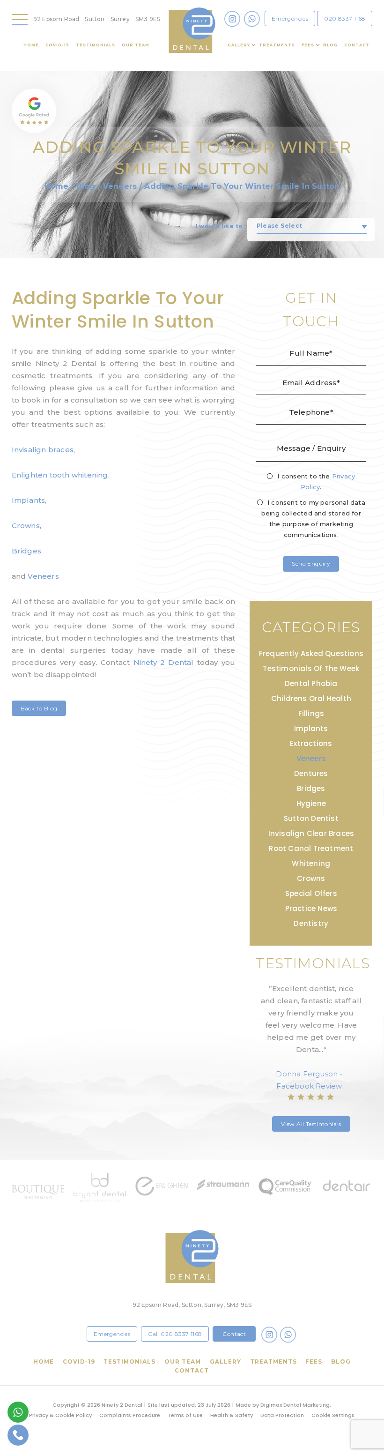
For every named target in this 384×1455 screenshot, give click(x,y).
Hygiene (311, 803)
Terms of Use (185, 1415)
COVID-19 (57, 45)
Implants (28, 500)
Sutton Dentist (311, 818)
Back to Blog (39, 708)
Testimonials (95, 45)
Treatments (277, 45)
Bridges (26, 550)
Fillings (311, 713)
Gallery (239, 45)
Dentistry (311, 923)
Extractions (311, 743)
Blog (330, 45)
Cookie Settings (332, 1415)
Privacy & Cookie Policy (60, 1415)
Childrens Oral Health (311, 698)
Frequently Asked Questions (311, 653)
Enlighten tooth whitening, (61, 474)
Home (31, 45)
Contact (356, 45)
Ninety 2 (163, 662)
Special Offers (311, 893)
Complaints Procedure (129, 1415)
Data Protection (282, 1415)
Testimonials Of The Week (311, 668)
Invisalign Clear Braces (311, 833)
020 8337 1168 (344, 18)
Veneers (120, 186)
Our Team (135, 45)
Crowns (26, 525)
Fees (308, 45)
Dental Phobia (311, 683)
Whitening (311, 863)
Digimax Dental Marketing (295, 1405)
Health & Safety (231, 1415)
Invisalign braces (43, 449)
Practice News (311, 908)
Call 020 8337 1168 (175, 1333)
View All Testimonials (311, 1123)
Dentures (311, 773)
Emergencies (290, 18)
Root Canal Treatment (311, 848)
